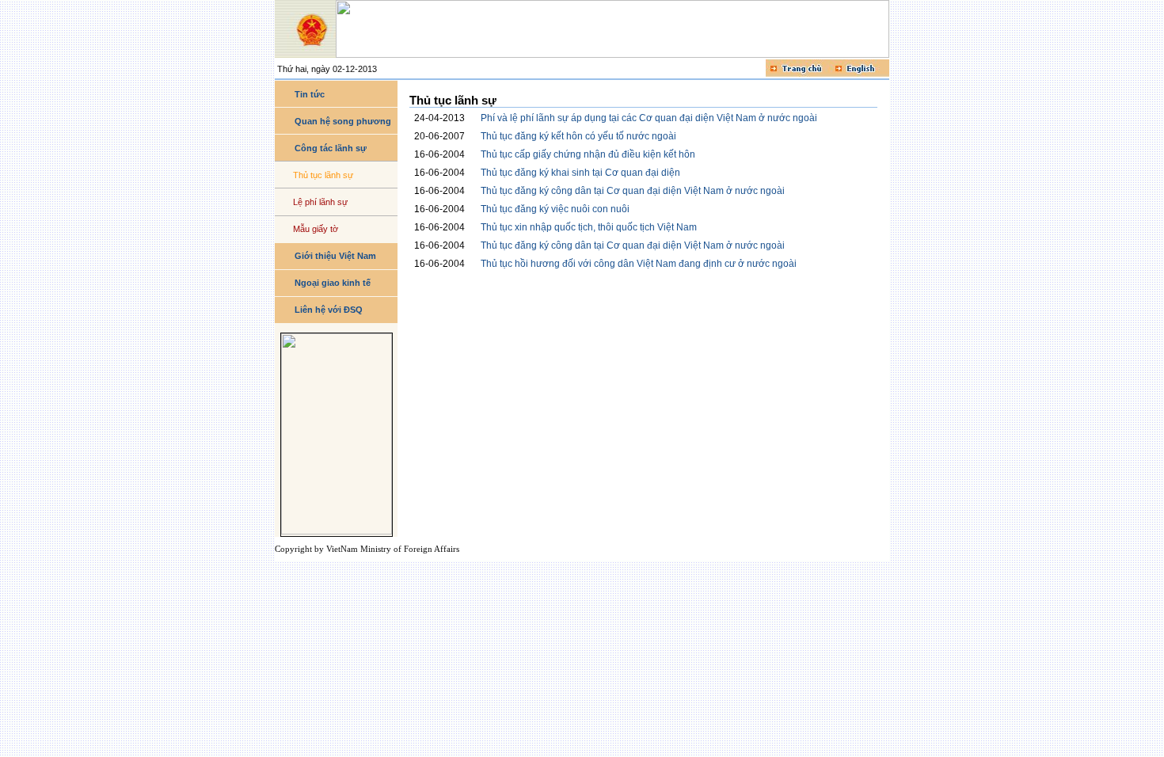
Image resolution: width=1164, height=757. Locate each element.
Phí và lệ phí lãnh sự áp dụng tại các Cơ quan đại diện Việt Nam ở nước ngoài (649, 118)
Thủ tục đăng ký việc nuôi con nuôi (555, 209)
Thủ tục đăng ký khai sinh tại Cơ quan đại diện (580, 172)
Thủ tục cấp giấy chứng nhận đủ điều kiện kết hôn (588, 154)
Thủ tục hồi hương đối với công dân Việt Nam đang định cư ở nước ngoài (639, 263)
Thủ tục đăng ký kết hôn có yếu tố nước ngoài (578, 136)
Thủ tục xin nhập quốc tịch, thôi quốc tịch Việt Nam (589, 227)
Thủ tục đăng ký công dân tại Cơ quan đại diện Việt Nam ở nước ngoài (633, 190)
